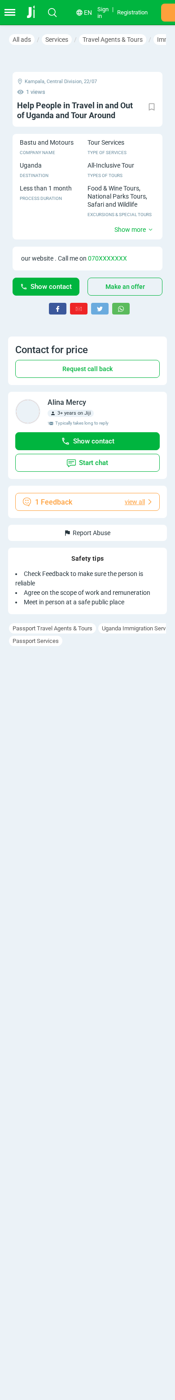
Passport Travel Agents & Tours (52, 628)
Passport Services (36, 641)
